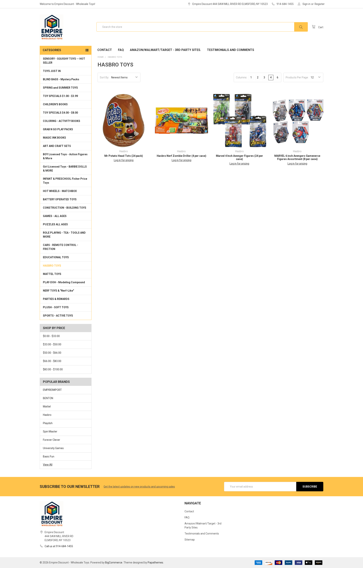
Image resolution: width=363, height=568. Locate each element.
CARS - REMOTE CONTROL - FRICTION (60, 246)
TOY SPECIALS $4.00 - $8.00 (60, 112)
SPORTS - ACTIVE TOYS (58, 315)
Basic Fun (48, 456)
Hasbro (47, 414)
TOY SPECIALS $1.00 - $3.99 (60, 96)
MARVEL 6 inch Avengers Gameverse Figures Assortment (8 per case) (297, 157)
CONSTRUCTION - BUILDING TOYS (64, 207)
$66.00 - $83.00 (52, 361)
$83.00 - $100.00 (53, 369)
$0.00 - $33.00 (51, 336)
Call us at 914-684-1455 (59, 546)
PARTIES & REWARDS (56, 298)
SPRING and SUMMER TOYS (60, 87)
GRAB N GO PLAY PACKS (58, 129)
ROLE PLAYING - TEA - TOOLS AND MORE (64, 234)
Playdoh (48, 423)
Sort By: (104, 77)
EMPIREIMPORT (52, 389)
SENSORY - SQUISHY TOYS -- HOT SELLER (64, 60)
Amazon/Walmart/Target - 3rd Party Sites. (165, 50)
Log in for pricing (123, 160)
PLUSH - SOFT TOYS (56, 307)
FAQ (121, 50)
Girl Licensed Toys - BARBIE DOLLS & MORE (65, 168)
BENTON (48, 398)
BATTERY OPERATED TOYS (60, 199)
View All (47, 464)
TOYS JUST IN (52, 71)
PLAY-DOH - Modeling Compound (64, 282)
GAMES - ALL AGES (55, 216)
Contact (104, 50)
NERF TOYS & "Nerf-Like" (58, 290)
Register (320, 3)
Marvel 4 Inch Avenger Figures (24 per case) (239, 157)
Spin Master (50, 431)
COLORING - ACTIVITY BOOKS (61, 120)
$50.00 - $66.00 (52, 352)
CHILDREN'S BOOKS (55, 104)
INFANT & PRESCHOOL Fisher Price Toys (65, 180)
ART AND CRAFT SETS (57, 145)
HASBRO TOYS (52, 265)
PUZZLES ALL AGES (55, 224)
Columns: (241, 77)
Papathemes (155, 562)
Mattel (47, 406)
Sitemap (190, 539)
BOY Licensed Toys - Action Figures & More (65, 156)
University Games (53, 448)
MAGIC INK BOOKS (54, 137)
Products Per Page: (297, 77)
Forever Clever (51, 439)
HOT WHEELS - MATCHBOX (60, 191)
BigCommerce (113, 562)
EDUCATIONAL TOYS (56, 257)
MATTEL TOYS (52, 273)
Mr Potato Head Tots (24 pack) (123, 155)
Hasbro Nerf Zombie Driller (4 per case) (181, 155)
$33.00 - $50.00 (52, 344)
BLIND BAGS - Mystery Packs (61, 79)
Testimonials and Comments (230, 50)
